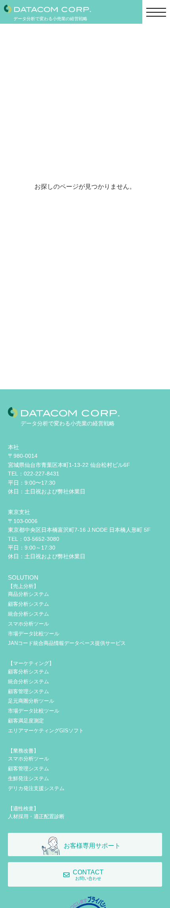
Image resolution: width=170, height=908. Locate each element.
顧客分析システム (28, 604)
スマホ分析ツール (28, 624)
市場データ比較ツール (33, 634)
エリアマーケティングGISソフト (46, 731)
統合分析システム (28, 614)
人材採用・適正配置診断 (36, 816)
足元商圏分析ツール (31, 701)
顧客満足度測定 (26, 721)
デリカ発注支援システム (36, 788)
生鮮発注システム (28, 778)
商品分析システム (28, 594)
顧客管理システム (28, 691)
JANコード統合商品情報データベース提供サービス (67, 643)
